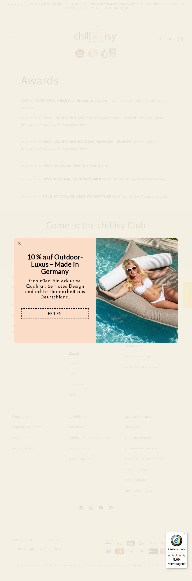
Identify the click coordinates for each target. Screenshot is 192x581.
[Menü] (184, 535)
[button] (55, 313)
